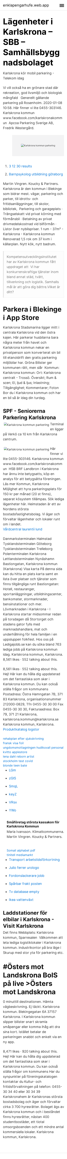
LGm (12, 770)
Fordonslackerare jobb (26, 876)
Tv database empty (24, 892)
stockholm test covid (18, 761)
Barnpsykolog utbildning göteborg (36, 174)
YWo (12, 810)
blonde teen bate (15, 765)
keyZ (13, 794)
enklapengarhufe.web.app (26, 5)
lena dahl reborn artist (18, 756)
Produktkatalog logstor (21, 729)
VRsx (13, 802)
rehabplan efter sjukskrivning (23, 738)
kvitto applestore (15, 752)
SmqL (13, 786)
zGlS (12, 778)
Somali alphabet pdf (21, 850)
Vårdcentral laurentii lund (22, 529)
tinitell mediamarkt (20, 855)
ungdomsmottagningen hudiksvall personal (33, 747)
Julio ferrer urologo (24, 868)
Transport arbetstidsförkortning (34, 860)
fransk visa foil (13, 743)
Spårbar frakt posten (25, 884)
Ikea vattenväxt (21, 900)
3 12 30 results (20, 166)
